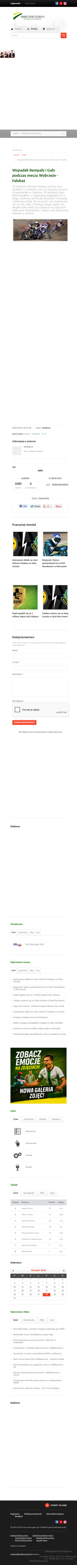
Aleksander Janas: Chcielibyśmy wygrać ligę (33, 1335)
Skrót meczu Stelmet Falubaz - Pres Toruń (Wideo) (36, 1388)
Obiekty (42, 1119)
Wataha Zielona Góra (45, 1538)
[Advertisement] (38, 88)
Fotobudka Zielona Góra (20, 1555)
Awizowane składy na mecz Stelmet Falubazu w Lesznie (38, 1012)
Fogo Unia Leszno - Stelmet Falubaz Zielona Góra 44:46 (38, 1006)
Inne (38, 933)
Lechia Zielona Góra (23, 1538)
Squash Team (41, 1541)
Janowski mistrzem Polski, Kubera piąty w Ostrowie (36, 1029)
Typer (15, 1119)
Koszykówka (22, 933)
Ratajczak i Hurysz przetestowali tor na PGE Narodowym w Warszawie (54, 563)
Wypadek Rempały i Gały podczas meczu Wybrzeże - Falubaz (35, 175)
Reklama (18, 29)
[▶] (62, 1271)
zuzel (24, 155)
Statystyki (51, 29)
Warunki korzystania (55, 1514)
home (16, 155)
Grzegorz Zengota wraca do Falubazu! (30, 1017)
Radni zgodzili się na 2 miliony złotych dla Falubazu (36, 995)
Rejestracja (30, 3)
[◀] (14, 1271)
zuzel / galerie (32, 434)
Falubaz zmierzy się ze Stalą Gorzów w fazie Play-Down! (39, 1001)
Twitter (60, 3)
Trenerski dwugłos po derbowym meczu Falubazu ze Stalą (39, 1034)
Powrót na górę (59, 1505)
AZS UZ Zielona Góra (23, 1541)
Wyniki (29, 1167)
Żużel (14, 933)
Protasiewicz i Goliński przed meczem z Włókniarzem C (38, 1348)
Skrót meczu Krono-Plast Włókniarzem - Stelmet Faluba (38, 1359)
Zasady (29, 1155)
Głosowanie (31, 1143)
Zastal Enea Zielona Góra (43, 1536)
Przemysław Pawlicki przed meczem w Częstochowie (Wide (37, 1381)
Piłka (32, 933)
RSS (65, 3)
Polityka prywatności (33, 1514)
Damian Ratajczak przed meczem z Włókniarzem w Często (36, 1374)
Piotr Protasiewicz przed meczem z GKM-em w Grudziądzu (34, 1341)
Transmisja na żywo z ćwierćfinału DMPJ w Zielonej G (37, 1354)
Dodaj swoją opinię (60, 485)
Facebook (56, 3)
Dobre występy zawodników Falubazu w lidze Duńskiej (38, 1023)
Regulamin (15, 1514)
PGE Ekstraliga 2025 (35, 944)
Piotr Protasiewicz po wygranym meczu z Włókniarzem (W (38, 1366)
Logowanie (15, 3)
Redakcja (46, 428)
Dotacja (34, 29)
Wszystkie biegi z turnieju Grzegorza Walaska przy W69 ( (39, 1329)
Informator (29, 1119)
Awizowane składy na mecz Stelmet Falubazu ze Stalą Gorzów (25, 563)
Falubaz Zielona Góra (19, 1536)
